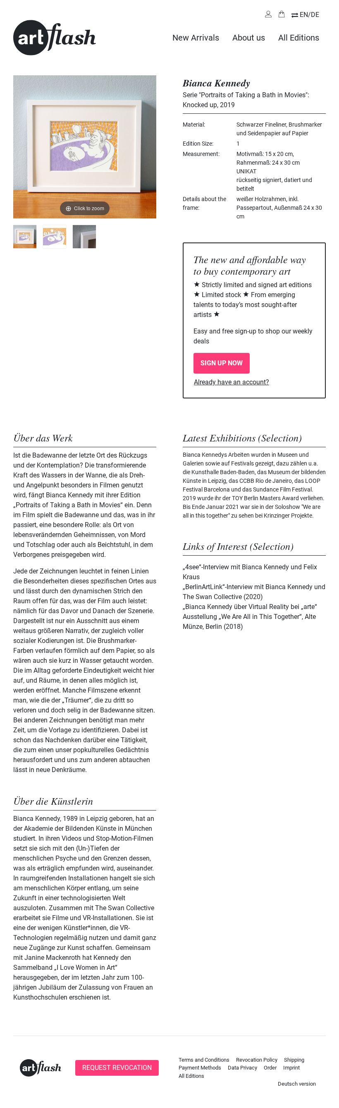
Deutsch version (297, 1084)
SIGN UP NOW (222, 363)
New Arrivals (195, 38)
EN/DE (309, 15)
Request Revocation (117, 1068)
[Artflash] (54, 37)
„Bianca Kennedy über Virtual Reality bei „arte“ (250, 607)
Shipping (294, 1060)
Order (270, 1068)
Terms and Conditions (204, 1060)
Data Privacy (242, 1068)
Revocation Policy (256, 1060)
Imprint (291, 1068)
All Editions (298, 38)
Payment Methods (200, 1068)
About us (248, 38)
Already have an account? (231, 382)
